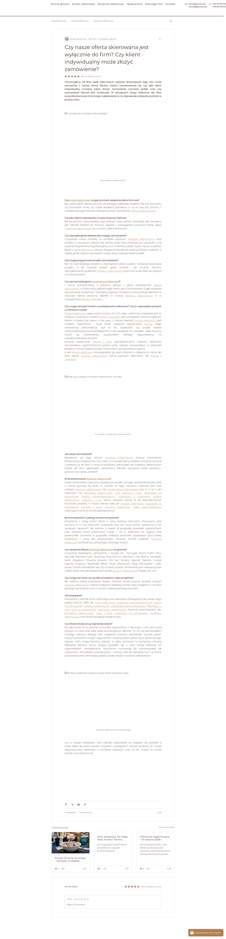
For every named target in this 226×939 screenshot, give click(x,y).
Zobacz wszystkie (166, 827)
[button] (171, 21)
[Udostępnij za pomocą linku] (85, 804)
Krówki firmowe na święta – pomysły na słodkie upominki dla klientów (70, 859)
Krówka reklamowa (80, 21)
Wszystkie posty (59, 21)
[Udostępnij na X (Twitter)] (72, 804)
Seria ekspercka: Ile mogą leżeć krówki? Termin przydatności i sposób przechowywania (112, 838)
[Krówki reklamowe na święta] (70, 842)
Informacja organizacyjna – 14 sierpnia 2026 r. (155, 838)
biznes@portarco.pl (198, 6)
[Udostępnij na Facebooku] (66, 804)
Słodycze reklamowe (103, 21)
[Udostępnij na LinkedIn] (78, 804)
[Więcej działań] (159, 39)
